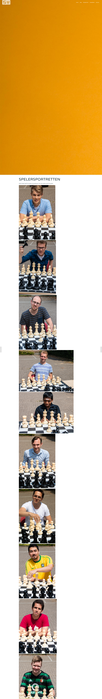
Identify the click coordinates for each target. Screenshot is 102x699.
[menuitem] (77, 2)
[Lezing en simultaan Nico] (101, 349)
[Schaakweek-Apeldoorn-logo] (6, 2)
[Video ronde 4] (1, 349)
